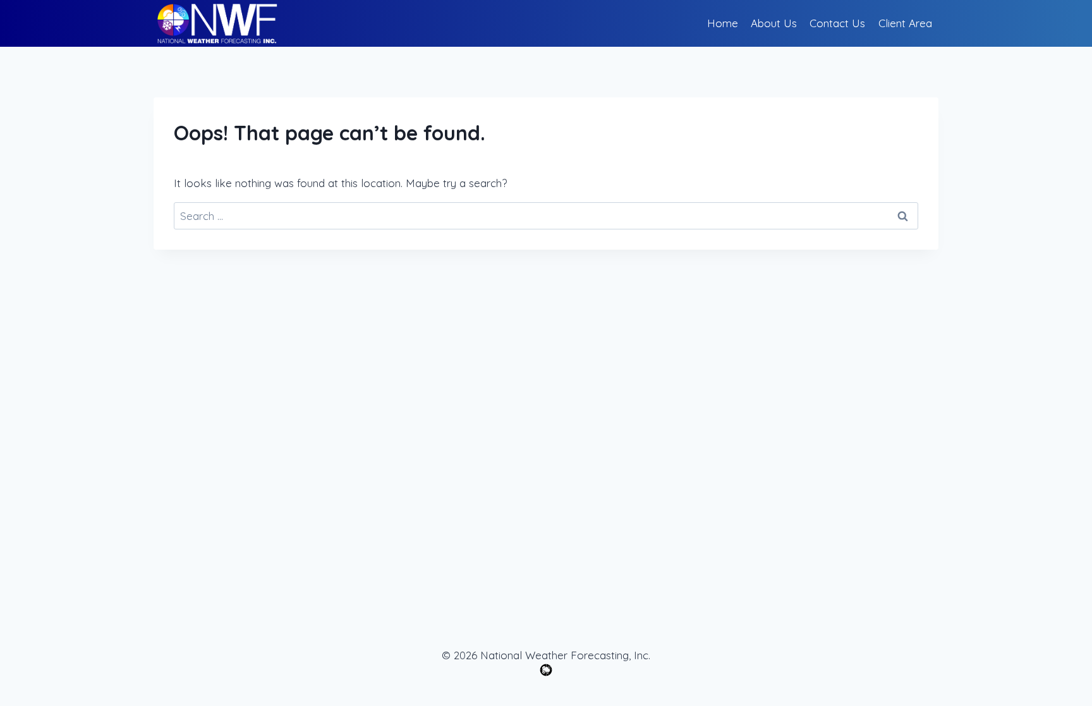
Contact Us (837, 23)
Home (722, 23)
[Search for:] (546, 215)
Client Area (905, 23)
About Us (774, 23)
